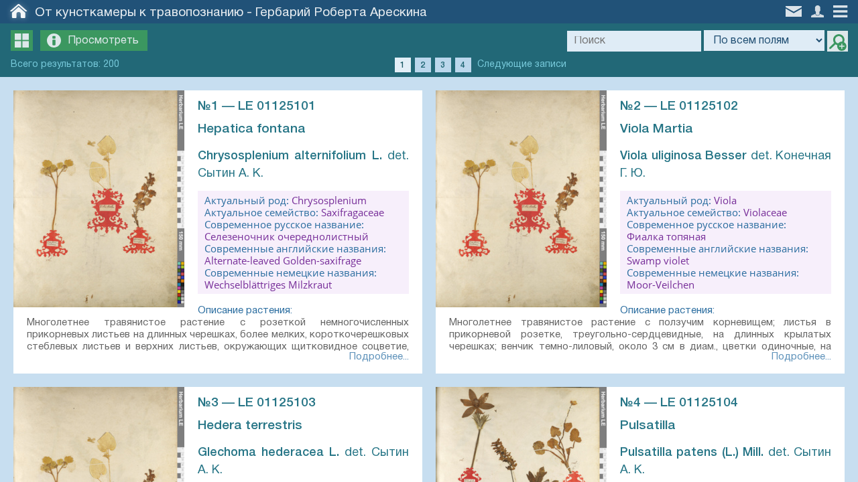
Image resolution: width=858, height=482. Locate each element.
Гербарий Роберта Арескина (341, 13)
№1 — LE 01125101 (257, 106)
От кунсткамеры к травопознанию (139, 13)
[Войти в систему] (819, 10)
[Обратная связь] (795, 10)
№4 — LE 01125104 (679, 403)
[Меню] (844, 10)
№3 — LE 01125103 (257, 403)
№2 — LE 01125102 (679, 106)
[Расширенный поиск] (837, 41)
